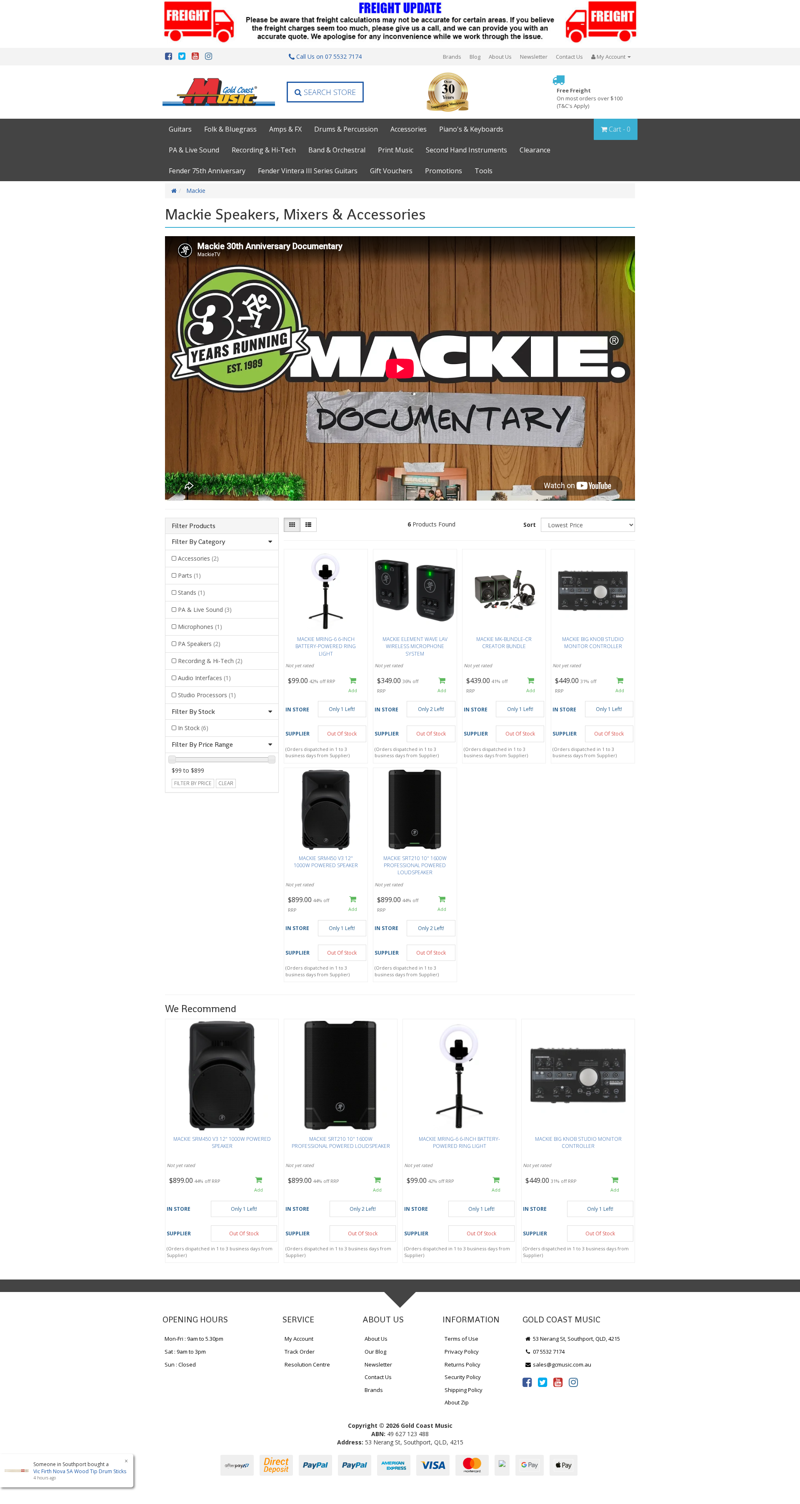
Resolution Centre (307, 1364)
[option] (221, 1143)
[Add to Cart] (353, 685)
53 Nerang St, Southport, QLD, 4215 (576, 1338)
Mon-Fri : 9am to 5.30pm (194, 1338)
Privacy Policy (462, 1351)
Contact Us (569, 56)
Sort (529, 525)
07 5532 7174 (548, 1351)
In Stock (193, 728)
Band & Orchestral (336, 150)
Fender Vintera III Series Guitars (308, 170)
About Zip (457, 1402)
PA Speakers (199, 644)
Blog (475, 56)
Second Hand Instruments (466, 150)
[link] (527, 1381)
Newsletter (534, 56)
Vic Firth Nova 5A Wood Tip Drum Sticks (79, 1471)
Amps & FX (285, 129)
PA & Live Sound (194, 150)
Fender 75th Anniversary (207, 170)
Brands (452, 56)
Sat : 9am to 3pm (185, 1351)
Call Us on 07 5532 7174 (328, 56)
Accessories (408, 129)
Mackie (195, 191)
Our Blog (375, 1351)
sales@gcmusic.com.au (561, 1364)
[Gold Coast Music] (219, 92)
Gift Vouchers (391, 170)
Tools (483, 170)
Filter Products (193, 526)
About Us (500, 56)
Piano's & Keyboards (471, 129)
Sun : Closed (180, 1364)
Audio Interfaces (204, 678)
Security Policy (463, 1377)
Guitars (180, 129)
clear (225, 783)
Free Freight (589, 98)
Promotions (443, 170)
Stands (191, 592)
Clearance (535, 150)
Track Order (300, 1351)
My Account (299, 1338)
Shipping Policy (463, 1390)
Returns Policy (462, 1364)
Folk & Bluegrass (230, 129)
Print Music (395, 150)
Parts (189, 575)
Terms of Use (461, 1338)
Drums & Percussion (346, 129)
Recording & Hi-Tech (264, 150)
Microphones (200, 627)
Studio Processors (207, 695)
